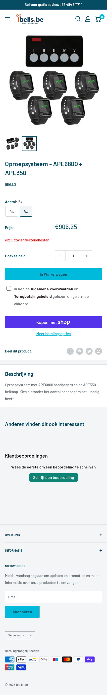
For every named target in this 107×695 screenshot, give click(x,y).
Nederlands (16, 635)
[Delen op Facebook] (70, 351)
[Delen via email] (98, 351)
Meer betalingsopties (53, 333)
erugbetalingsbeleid (34, 296)
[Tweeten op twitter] (89, 351)
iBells (10, 184)
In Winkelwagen (53, 274)
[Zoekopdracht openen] (78, 19)
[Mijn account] (87, 19)
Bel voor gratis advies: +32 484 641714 (53, 4)
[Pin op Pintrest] (79, 351)
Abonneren (22, 611)
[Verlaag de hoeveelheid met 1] (60, 256)
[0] (98, 19)
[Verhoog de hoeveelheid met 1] (86, 256)
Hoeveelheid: (16, 256)
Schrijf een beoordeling (53, 477)
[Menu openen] (7, 19)
